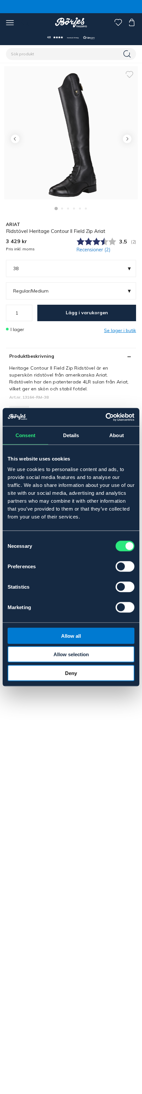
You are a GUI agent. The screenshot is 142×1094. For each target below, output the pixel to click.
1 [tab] (56, 208)
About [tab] (116, 435)
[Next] (127, 138)
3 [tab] (68, 208)
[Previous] (15, 138)
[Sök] (128, 54)
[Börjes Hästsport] (71, 22)
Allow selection (71, 654)
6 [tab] (86, 208)
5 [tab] (80, 208)
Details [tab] (71, 435)
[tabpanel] (71, 132)
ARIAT (13, 224)
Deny (71, 673)
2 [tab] (62, 208)
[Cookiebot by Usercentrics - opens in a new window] (105, 417)
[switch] (125, 566)
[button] (71, 37)
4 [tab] (74, 208)
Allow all (71, 635)
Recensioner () (94, 250)
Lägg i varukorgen (87, 313)
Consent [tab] (25, 435)
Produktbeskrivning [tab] (31, 356)
